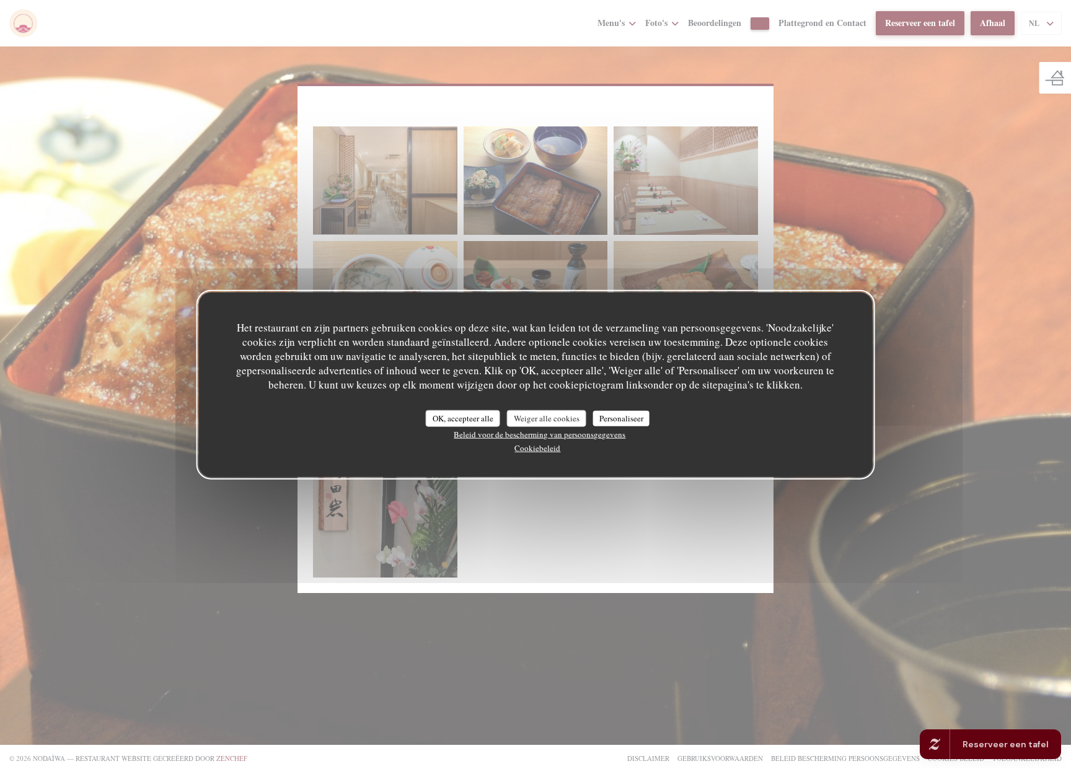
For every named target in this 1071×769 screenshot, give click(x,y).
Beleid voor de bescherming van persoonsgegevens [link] (539, 434)
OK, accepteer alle (463, 417)
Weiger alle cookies (547, 417)
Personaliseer (621, 417)
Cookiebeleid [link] (537, 448)
